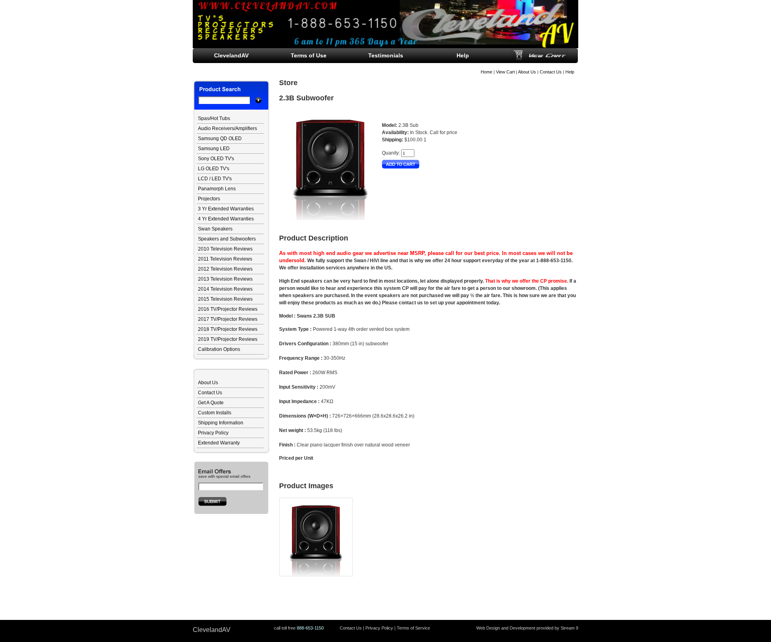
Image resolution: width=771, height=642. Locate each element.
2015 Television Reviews (225, 299)
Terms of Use (308, 55)
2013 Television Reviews (225, 279)
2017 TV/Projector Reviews (227, 319)
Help (569, 71)
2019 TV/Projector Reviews (227, 339)
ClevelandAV (231, 55)
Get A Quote (211, 403)
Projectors (209, 199)
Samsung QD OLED (220, 138)
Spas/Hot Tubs (214, 118)
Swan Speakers (215, 229)
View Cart (505, 71)
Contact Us (551, 71)
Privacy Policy (213, 433)
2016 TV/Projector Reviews (227, 309)
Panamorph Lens (217, 189)
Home (486, 71)
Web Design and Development (505, 628)
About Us (527, 71)
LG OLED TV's (213, 168)
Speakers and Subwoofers (227, 239)
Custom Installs (214, 413)
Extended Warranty (219, 443)
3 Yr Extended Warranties (226, 209)
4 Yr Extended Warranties (226, 219)
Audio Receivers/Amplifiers (227, 128)
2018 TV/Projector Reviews (227, 329)
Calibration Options (219, 349)
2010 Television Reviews (225, 249)
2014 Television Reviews (225, 289)
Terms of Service (413, 628)
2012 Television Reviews (225, 269)
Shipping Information (220, 423)
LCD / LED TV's (215, 178)
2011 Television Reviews (225, 259)
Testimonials (385, 55)
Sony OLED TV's (216, 158)
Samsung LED (214, 148)
